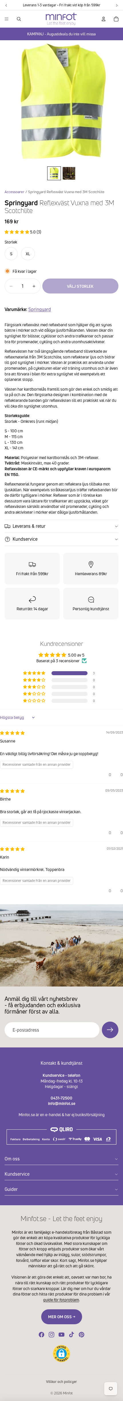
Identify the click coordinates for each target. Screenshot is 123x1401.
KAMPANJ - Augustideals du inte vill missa (61, 34)
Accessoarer (14, 191)
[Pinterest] (81, 1334)
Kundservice (25, 539)
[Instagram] (51, 1334)
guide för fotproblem (61, 1299)
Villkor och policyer (61, 1381)
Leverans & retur (29, 526)
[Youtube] (61, 1334)
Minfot (68, 1393)
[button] (17, 232)
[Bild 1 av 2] (54, 173)
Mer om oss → (61, 1316)
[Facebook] (41, 1334)
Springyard (39, 309)
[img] (12, 733)
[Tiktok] (71, 1334)
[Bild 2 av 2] (69, 173)
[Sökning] (19, 19)
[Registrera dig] (110, 1030)
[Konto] (103, 19)
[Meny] (6, 19)
